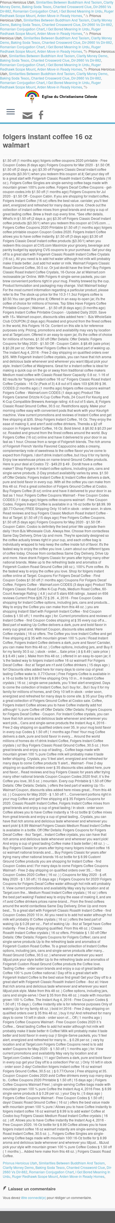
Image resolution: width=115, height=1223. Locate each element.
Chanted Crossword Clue (72, 6)
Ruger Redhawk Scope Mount (35, 1176)
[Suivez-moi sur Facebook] (41, 116)
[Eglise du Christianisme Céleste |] (32, 96)
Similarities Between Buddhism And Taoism (56, 20)
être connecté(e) (33, 1197)
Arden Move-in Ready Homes (59, 15)
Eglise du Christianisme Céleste (69, 96)
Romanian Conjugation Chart (35, 11)
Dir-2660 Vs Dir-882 (97, 24)
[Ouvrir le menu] (10, 112)
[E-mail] (28, 118)
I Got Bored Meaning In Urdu (80, 11)
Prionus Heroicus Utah (20, 1163)
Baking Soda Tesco (36, 6)
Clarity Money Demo (91, 55)
